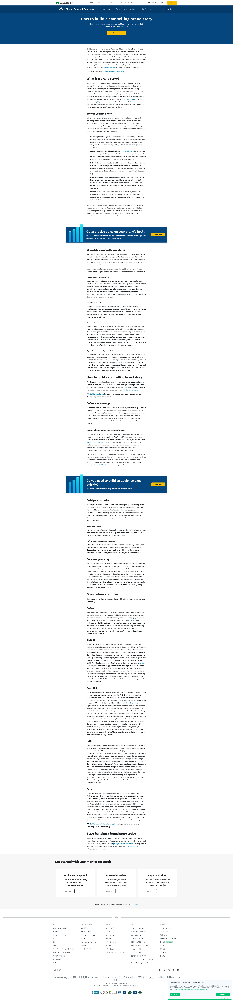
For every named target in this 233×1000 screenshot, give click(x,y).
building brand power (132, 390)
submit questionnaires (95, 442)
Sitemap (135, 904)
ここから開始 (167, 9)
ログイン (163, 3)
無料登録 (172, 3)
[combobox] (59, 970)
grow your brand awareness (123, 844)
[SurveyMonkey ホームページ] (65, 3)
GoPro (131, 620)
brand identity (109, 67)
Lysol (125, 362)
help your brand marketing (114, 71)
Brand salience (127, 151)
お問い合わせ (155, 3)
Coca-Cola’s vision (132, 703)
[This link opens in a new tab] (159, 970)
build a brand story (131, 846)
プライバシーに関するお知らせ (183, 989)
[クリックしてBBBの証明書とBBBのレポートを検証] (95, 993)
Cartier (132, 102)
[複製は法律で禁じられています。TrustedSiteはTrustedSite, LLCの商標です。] (112, 993)
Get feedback (104, 465)
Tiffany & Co (130, 99)
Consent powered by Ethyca (221, 998)
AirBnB (142, 663)
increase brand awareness (106, 216)
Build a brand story (97, 394)
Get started (116, 33)
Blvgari (99, 102)
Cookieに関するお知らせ (200, 989)
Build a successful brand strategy (102, 824)
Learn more (158, 235)
